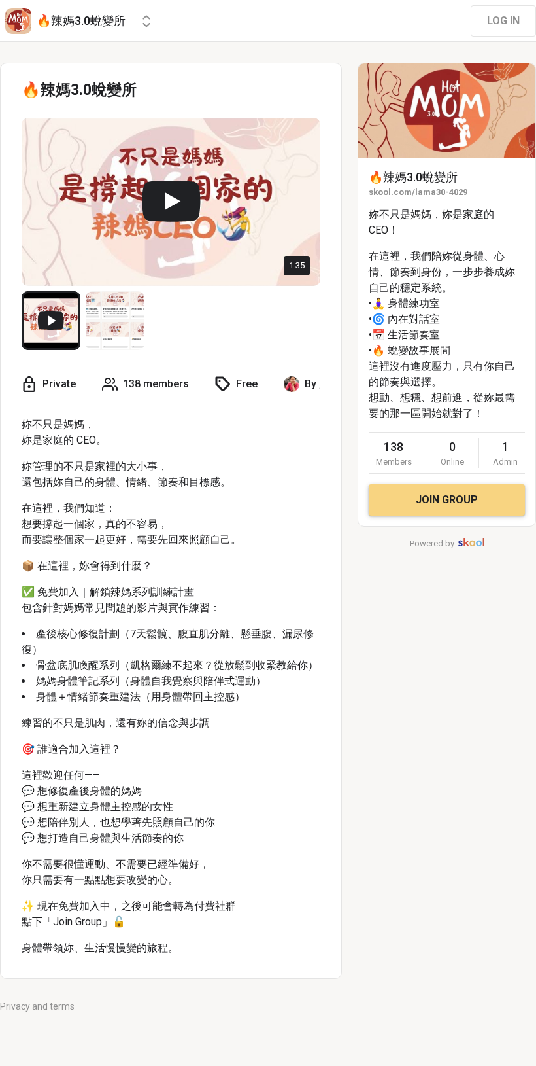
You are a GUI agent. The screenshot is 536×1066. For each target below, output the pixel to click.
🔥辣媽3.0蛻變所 (413, 177)
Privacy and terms (37, 1006)
